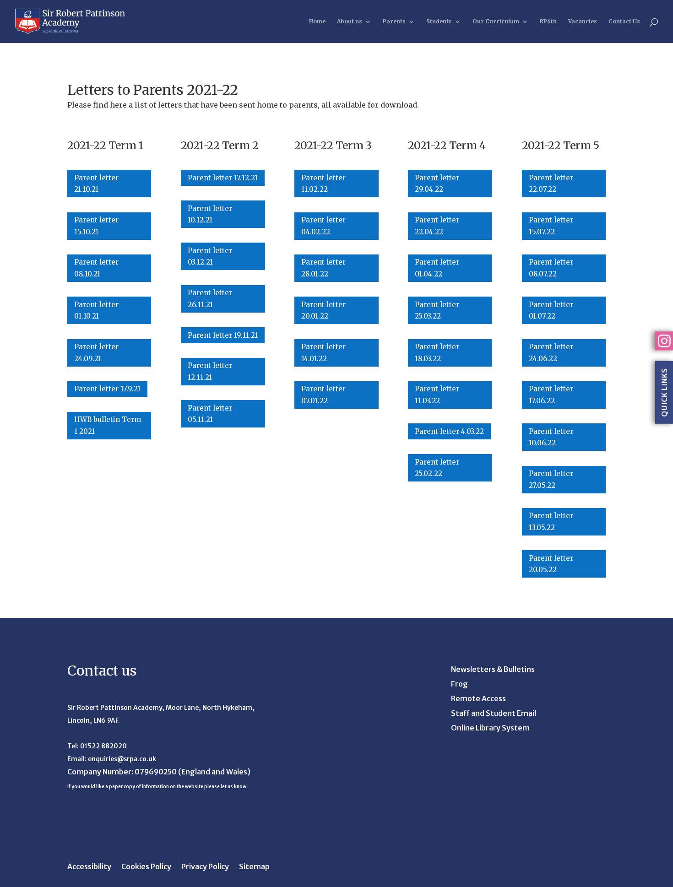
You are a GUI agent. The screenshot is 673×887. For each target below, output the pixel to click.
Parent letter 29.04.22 (437, 183)
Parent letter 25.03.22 (437, 310)
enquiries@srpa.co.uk (122, 759)
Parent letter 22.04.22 (437, 226)
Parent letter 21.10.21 (96, 183)
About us (349, 21)
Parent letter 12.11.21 (210, 371)
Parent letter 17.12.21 (223, 177)
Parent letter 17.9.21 (107, 388)
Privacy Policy (205, 867)
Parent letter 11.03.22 (437, 394)
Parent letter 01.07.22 (551, 310)
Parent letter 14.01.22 (323, 352)
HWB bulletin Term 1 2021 (107, 425)
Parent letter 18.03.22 (437, 352)
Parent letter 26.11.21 (210, 298)
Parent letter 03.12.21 (210, 256)
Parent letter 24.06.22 (551, 352)
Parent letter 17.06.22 (551, 394)
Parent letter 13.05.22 (551, 521)
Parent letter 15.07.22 (551, 226)
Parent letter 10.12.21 (210, 214)
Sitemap (254, 867)
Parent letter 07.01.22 (323, 394)
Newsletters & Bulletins (493, 670)
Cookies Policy (146, 867)
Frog (459, 684)
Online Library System (490, 728)
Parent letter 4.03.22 (449, 431)
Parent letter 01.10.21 (96, 310)
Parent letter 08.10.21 (96, 268)
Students (439, 21)
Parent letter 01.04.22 (437, 268)
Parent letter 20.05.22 (551, 564)
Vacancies (582, 21)
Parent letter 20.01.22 (323, 310)
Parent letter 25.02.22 (437, 468)
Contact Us (624, 21)
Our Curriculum (495, 21)
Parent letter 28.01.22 (323, 268)
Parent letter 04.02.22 (323, 226)
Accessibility (89, 867)
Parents (394, 21)
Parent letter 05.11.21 (210, 414)
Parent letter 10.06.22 (551, 437)
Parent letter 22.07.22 (551, 183)
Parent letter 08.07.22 (551, 268)
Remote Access (478, 699)
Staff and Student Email (493, 714)
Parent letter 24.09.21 (96, 352)
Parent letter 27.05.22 (551, 479)
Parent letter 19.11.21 (223, 335)
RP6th (548, 21)
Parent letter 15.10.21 (96, 226)
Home (317, 21)
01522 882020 (103, 746)
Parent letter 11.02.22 (323, 183)
